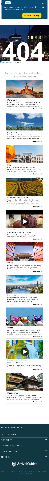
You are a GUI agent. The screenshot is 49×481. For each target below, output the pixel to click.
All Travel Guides (13, 427)
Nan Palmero (16, 62)
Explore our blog (31, 15)
